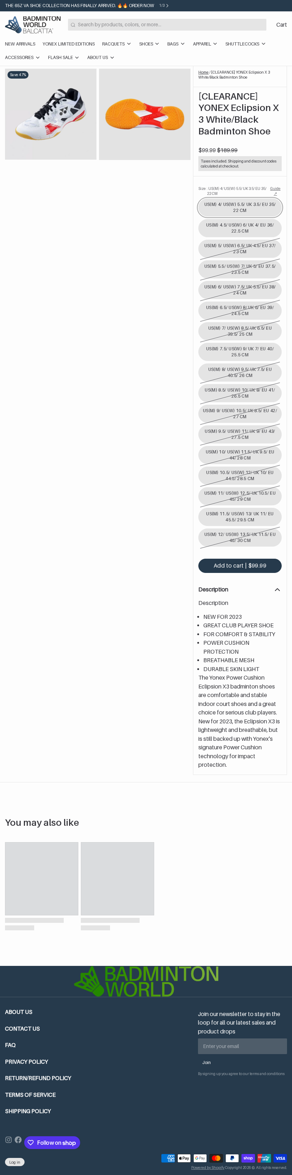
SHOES (146, 44)
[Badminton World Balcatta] (33, 24)
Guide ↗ (275, 191)
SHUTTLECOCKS (242, 44)
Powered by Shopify (207, 1167)
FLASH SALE (60, 57)
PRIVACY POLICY (26, 1061)
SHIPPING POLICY (28, 1111)
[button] (240, 566)
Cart (281, 24)
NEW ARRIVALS (20, 44)
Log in (15, 1162)
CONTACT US (22, 1028)
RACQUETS (113, 44)
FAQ (10, 1045)
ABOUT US (97, 57)
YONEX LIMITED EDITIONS (69, 44)
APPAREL (202, 44)
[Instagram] (8, 1142)
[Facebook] (18, 1142)
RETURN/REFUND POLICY (38, 1078)
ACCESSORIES (19, 57)
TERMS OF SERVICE (30, 1094)
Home (203, 72)
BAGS (172, 44)
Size (232, 191)
